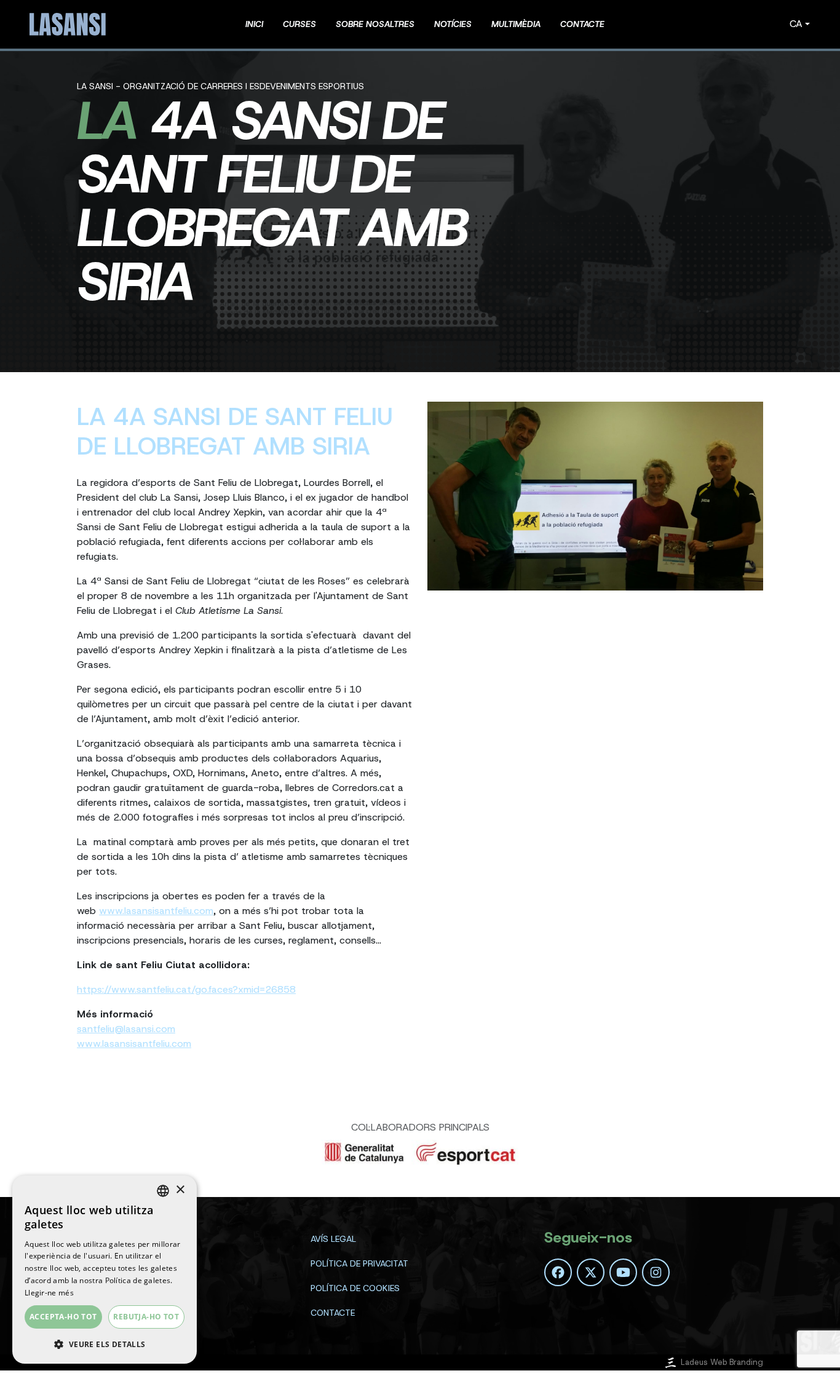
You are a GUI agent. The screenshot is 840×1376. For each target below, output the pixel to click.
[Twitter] (590, 1272)
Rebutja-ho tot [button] (146, 1316)
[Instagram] (656, 1272)
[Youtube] (623, 1272)
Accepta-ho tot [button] (63, 1316)
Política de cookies (355, 1288)
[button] (104, 1344)
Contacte (333, 1312)
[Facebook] (558, 1272)
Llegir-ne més (49, 1292)
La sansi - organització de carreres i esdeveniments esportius (220, 86)
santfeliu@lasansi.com (126, 1028)
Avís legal (333, 1238)
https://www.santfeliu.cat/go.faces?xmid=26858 (186, 989)
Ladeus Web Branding (722, 1362)
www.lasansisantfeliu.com (156, 910)
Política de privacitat (359, 1263)
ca (796, 23)
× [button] (179, 1190)
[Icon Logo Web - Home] (69, 24)
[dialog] (104, 1269)
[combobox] (163, 1191)
